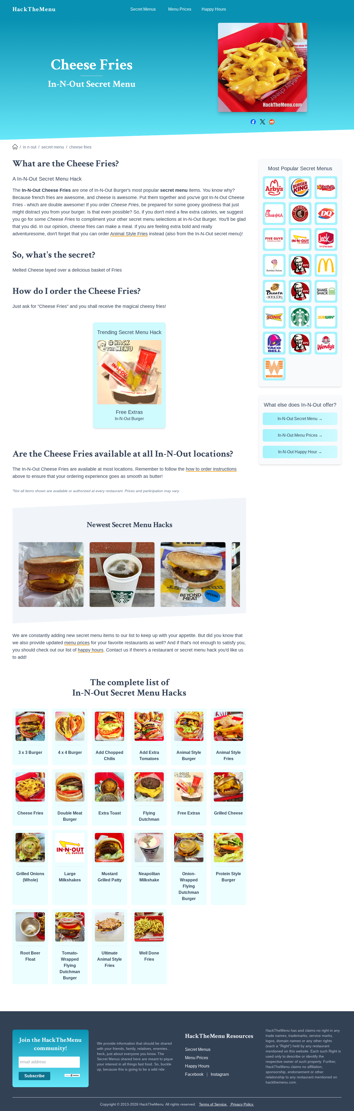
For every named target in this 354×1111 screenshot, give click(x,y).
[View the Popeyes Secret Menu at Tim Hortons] (300, 343)
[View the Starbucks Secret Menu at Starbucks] (300, 317)
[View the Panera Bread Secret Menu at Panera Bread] (274, 291)
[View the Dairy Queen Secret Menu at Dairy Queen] (326, 213)
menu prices (77, 642)
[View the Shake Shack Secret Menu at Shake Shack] (326, 291)
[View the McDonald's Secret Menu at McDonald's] (326, 265)
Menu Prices (196, 1058)
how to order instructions (211, 469)
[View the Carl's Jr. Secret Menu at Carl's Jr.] (326, 187)
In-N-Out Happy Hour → (300, 452)
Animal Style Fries (129, 233)
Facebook (194, 1074)
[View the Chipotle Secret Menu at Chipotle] (300, 213)
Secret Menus (197, 1049)
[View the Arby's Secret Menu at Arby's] (274, 187)
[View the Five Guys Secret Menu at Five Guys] (274, 239)
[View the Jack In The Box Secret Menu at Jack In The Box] (326, 239)
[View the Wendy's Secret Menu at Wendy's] (326, 343)
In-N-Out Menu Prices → (300, 435)
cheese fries (80, 147)
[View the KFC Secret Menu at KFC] (300, 265)
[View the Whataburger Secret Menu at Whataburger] (274, 369)
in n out (29, 147)
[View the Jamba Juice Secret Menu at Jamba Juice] (274, 265)
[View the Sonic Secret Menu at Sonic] (274, 317)
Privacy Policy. (242, 1104)
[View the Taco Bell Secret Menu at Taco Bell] (274, 343)
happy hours (90, 650)
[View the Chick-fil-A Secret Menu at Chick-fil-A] (274, 213)
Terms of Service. (213, 1104)
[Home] (15, 147)
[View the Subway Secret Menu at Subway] (326, 317)
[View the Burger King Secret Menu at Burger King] (300, 187)
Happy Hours (197, 1066)
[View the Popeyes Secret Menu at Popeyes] (300, 291)
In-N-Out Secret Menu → (300, 418)
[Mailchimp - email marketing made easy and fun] (72, 1075)
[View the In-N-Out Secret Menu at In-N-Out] (300, 239)
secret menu (52, 147)
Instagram (220, 1074)
